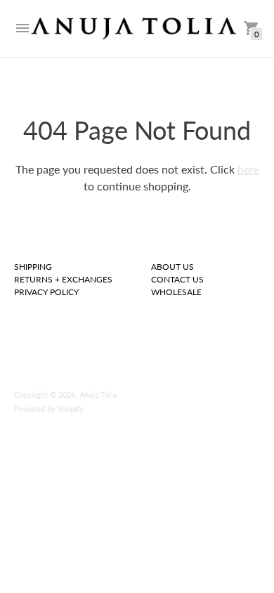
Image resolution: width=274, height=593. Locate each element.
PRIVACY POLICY (46, 292)
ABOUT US (172, 266)
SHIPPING (33, 266)
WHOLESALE (176, 292)
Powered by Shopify (49, 408)
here (248, 169)
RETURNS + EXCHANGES (63, 279)
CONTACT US (177, 279)
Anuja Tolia (99, 394)
